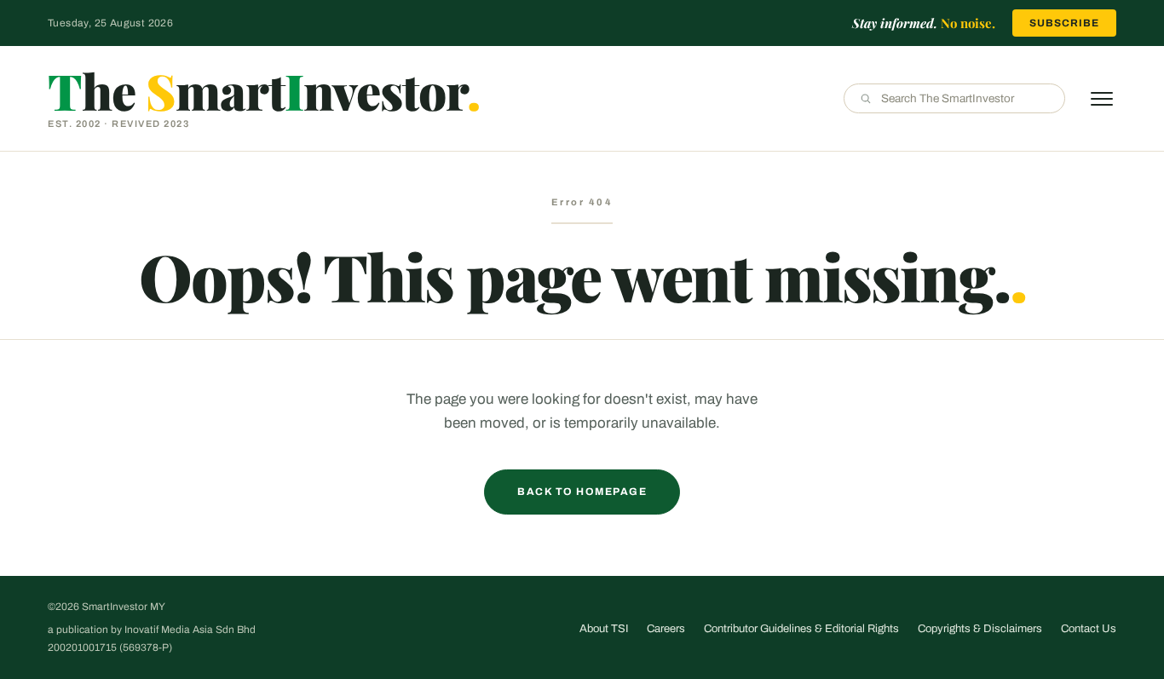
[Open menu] (1101, 99)
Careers (666, 629)
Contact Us (1088, 629)
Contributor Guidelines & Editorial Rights (801, 629)
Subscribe (1064, 23)
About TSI (603, 629)
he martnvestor (264, 90)
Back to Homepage (582, 492)
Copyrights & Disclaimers (980, 629)
